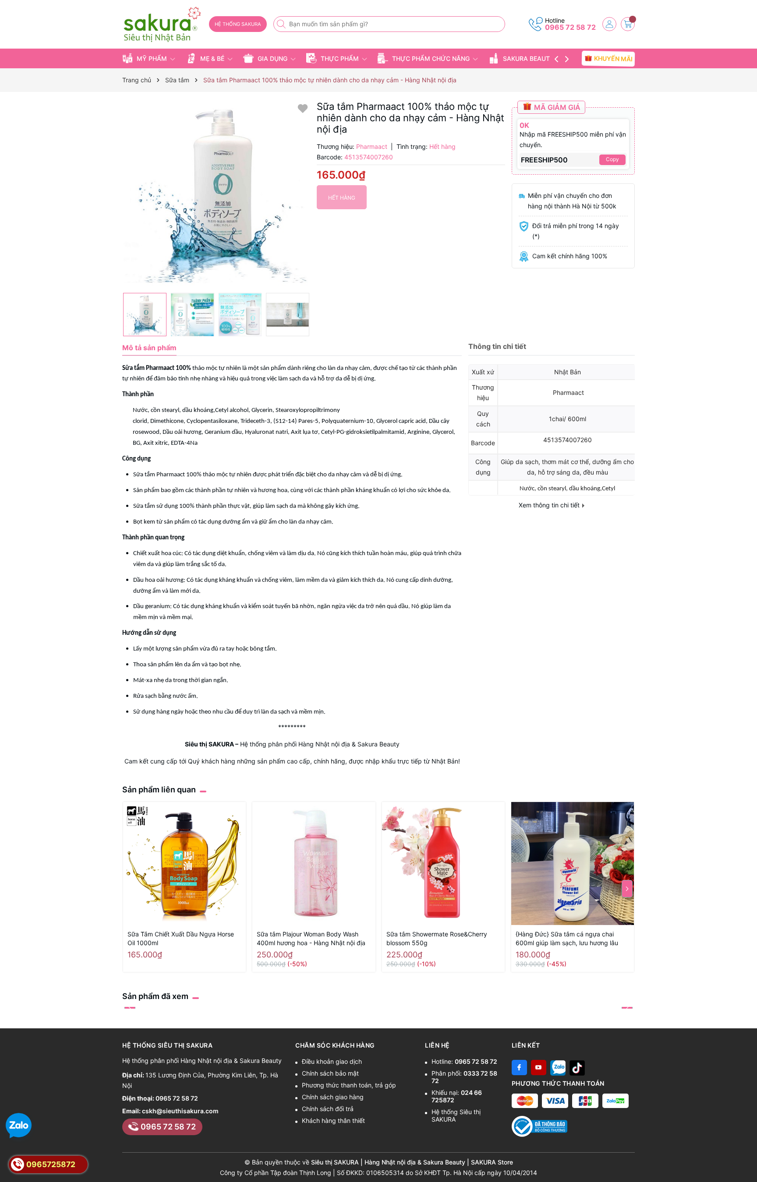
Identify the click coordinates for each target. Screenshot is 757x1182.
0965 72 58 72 (570, 27)
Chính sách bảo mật (330, 1073)
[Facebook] (519, 1067)
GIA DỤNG (272, 58)
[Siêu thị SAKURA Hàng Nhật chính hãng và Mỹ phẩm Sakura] (163, 24)
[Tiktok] (577, 1067)
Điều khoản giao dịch (332, 1061)
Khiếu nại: (457, 1096)
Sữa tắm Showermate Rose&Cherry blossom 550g (436, 938)
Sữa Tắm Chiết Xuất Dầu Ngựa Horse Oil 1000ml (180, 938)
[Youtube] (538, 1067)
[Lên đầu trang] (747, 1161)
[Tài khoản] (609, 24)
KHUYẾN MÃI (612, 58)
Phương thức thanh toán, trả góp (349, 1085)
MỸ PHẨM (152, 58)
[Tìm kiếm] (282, 24)
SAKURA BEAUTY (528, 58)
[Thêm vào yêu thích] (302, 108)
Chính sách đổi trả (328, 1108)
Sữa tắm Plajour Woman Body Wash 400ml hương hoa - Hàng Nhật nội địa (311, 938)
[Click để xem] (216, 194)
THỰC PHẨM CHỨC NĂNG (430, 58)
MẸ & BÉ (212, 58)
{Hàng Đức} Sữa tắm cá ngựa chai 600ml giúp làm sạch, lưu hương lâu (567, 938)
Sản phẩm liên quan (159, 789)
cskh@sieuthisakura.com (180, 1111)
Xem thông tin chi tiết (550, 505)
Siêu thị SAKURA (209, 744)
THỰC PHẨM (340, 58)
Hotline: (464, 1061)
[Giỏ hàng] (628, 24)
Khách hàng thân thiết (333, 1120)
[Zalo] (558, 1067)
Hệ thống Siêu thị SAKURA (456, 1115)
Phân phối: (464, 1076)
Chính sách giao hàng (333, 1097)
